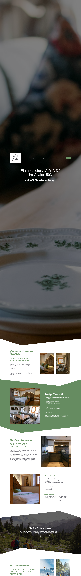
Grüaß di (27, 158)
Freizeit (47, 158)
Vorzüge (32, 158)
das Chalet (38, 158)
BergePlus (53, 158)
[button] (41, 451)
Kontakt (58, 158)
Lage (43, 158)
